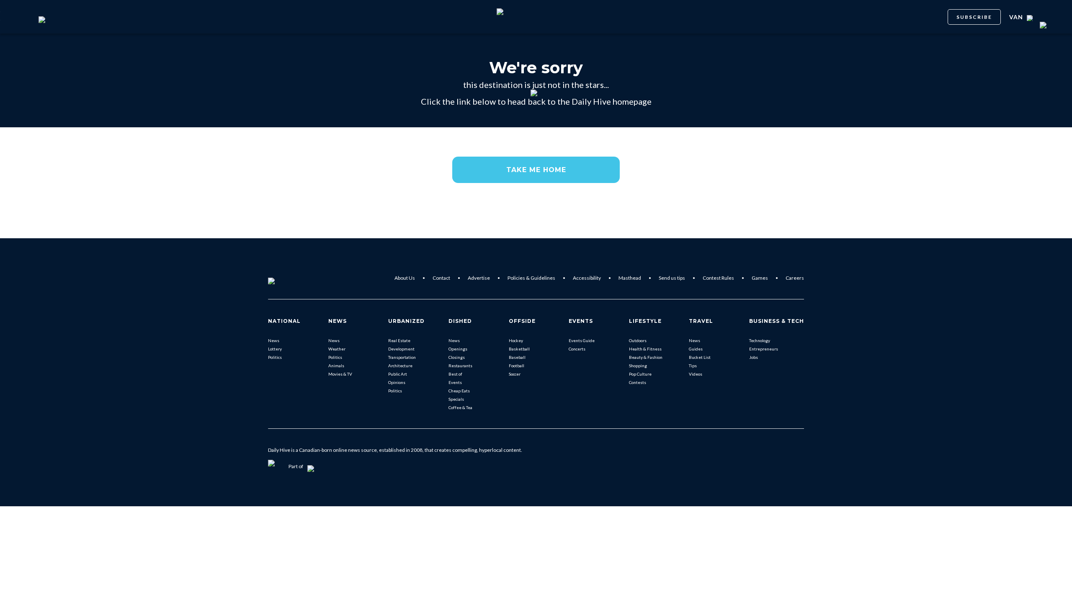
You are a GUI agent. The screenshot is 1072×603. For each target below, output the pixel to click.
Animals (336, 365)
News (273, 340)
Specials (456, 399)
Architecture (400, 365)
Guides (696, 348)
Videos (695, 373)
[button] (536, 170)
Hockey (516, 340)
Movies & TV (340, 373)
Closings (456, 357)
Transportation (402, 357)
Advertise (479, 278)
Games (760, 278)
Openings (457, 348)
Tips (693, 365)
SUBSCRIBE (974, 17)
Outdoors (638, 340)
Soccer (515, 373)
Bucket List (700, 357)
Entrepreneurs (763, 348)
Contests (637, 382)
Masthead (629, 278)
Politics (275, 357)
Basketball (519, 348)
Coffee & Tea (460, 407)
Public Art (397, 373)
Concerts (577, 348)
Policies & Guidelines (531, 278)
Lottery (275, 348)
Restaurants (460, 365)
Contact (441, 278)
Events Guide (582, 340)
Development (401, 348)
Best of (455, 373)
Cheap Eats (459, 390)
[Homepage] (285, 278)
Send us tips (672, 278)
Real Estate (399, 340)
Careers (795, 278)
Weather (336, 348)
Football (516, 365)
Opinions (396, 382)
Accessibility (587, 278)
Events (455, 382)
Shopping (638, 365)
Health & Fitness (645, 348)
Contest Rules (718, 278)
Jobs (753, 357)
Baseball (517, 357)
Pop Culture (640, 373)
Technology (759, 340)
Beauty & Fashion (645, 357)
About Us (404, 278)
